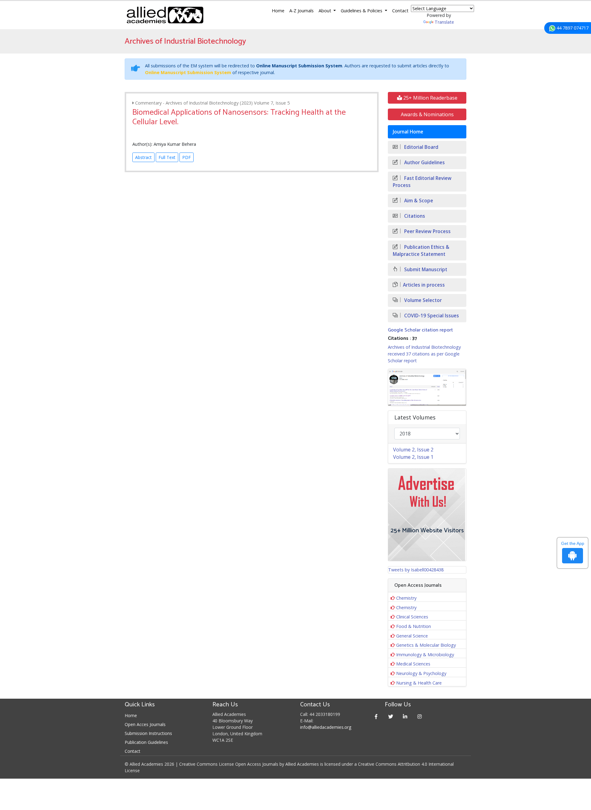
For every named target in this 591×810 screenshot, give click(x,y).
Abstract (143, 157)
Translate (444, 22)
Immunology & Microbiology (425, 654)
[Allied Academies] (165, 15)
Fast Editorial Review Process (422, 182)
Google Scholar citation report (420, 330)
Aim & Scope (418, 200)
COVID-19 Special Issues (431, 315)
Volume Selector (422, 300)
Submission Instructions (148, 733)
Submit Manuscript (425, 269)
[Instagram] (419, 716)
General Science (412, 636)
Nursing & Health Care (419, 683)
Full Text (167, 157)
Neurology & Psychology (421, 673)
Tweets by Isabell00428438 (416, 570)
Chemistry (406, 598)
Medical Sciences (413, 664)
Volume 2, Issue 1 (413, 457)
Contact (400, 11)
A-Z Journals (301, 11)
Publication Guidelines (146, 742)
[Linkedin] (405, 716)
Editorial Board (420, 147)
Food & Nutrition (413, 626)
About (325, 11)
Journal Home (408, 132)
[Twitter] (390, 716)
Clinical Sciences (412, 617)
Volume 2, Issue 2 (413, 449)
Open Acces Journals (145, 724)
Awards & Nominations (427, 114)
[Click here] (427, 387)
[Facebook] (376, 716)
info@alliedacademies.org (325, 727)
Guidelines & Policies (362, 11)
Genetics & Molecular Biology (426, 645)
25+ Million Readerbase (429, 97)
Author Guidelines (424, 162)
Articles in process (424, 285)
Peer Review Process (427, 231)
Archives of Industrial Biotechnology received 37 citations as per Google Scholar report (424, 353)
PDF (186, 157)
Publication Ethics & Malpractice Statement (421, 250)
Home (278, 11)
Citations (414, 216)
